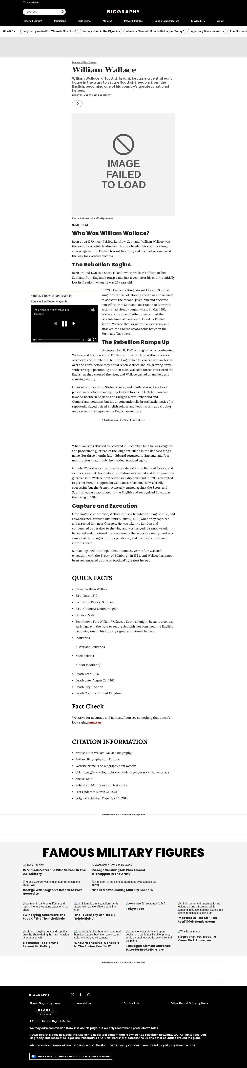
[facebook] (80, 995)
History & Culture (32, 20)
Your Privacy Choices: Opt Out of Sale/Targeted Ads (74, 1056)
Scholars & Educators (167, 20)
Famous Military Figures (123, 852)
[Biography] (123, 11)
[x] (72, 995)
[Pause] (64, 323)
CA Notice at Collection (90, 1045)
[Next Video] (74, 323)
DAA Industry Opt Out (124, 1045)
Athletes (107, 20)
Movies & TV (198, 20)
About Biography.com (44, 1003)
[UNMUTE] (93, 309)
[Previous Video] (55, 323)
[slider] (59, 339)
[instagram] (89, 995)
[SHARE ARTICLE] (77, 104)
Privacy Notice (39, 1045)
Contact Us (131, 1003)
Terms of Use (62, 1045)
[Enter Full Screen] (95, 340)
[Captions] (89, 340)
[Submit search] (62, 12)
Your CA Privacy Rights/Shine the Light (168, 1045)
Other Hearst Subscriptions (189, 1003)
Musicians (60, 20)
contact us (94, 722)
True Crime (84, 20)
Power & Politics (133, 20)
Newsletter (33, 2)
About (220, 20)
